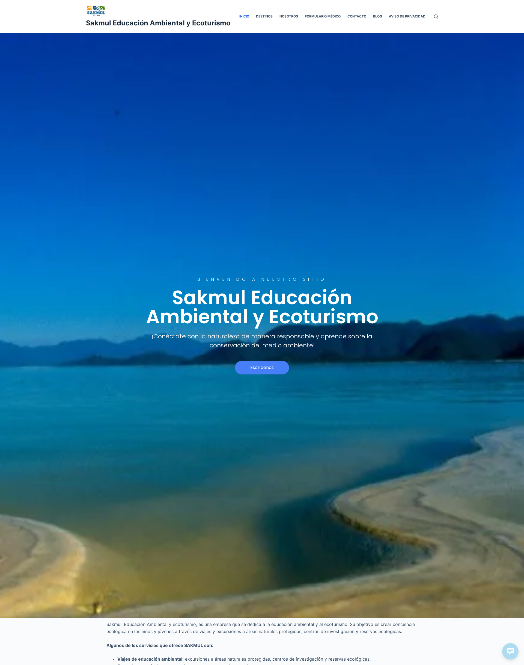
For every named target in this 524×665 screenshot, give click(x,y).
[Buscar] (436, 16)
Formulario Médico (323, 16)
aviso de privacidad (407, 16)
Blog (377, 16)
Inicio (244, 16)
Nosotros (288, 16)
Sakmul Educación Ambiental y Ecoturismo (158, 23)
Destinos (264, 16)
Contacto (356, 16)
